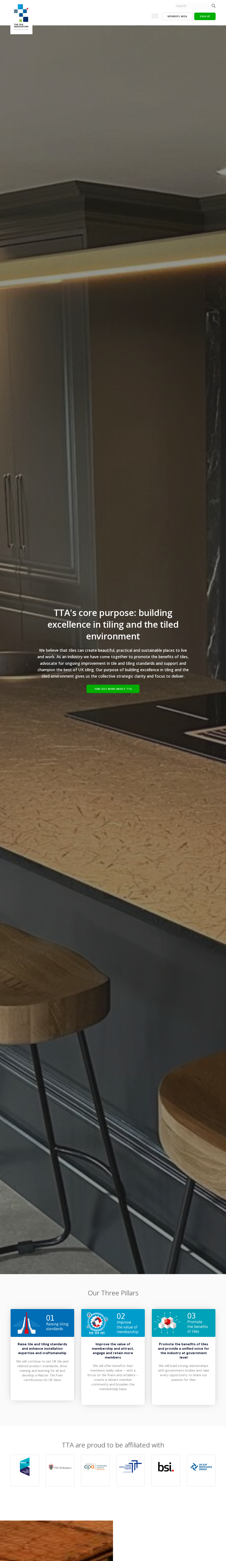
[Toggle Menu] (154, 18)
